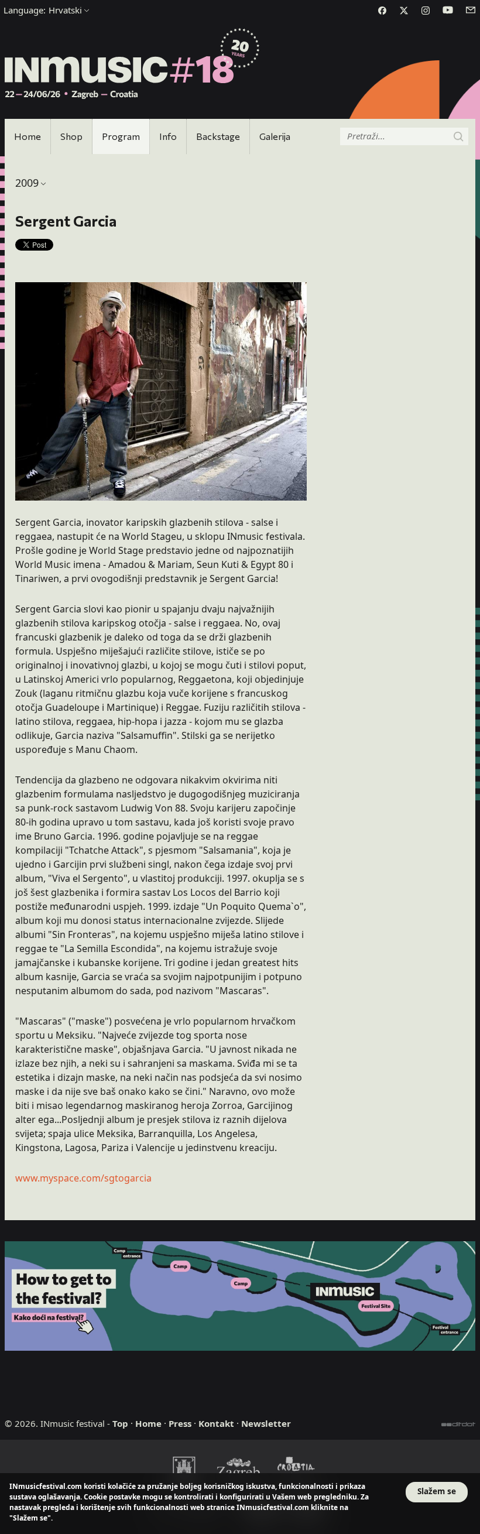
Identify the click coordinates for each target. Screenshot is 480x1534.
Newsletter (266, 1423)
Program (121, 136)
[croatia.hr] (296, 1469)
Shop (71, 136)
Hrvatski (43, 10)
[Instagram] (425, 10)
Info (168, 136)
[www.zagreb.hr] (184, 1469)
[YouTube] (447, 10)
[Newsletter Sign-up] (470, 10)
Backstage (218, 136)
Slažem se (436, 1491)
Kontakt (216, 1423)
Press (180, 1423)
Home (27, 136)
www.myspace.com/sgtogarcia (83, 1178)
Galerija (274, 136)
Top (120, 1423)
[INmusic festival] (132, 64)
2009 (27, 183)
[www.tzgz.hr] (240, 1469)
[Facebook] (382, 10)
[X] (404, 10)
